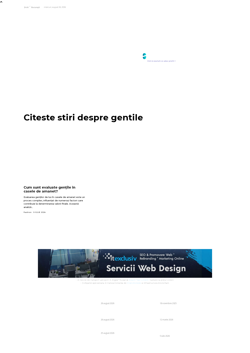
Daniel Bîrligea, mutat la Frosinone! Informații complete (102, 327)
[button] (222, 58)
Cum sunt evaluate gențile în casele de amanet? (49, 189)
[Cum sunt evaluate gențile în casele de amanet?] (55, 165)
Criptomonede (134, 283)
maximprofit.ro (132, 348)
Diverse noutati (90, 303)
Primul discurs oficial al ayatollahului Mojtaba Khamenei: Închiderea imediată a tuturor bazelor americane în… (164, 312)
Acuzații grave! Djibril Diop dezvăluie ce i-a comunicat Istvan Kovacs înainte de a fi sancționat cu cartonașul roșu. (106, 312)
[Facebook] (223, 7)
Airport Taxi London (138, 280)
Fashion (28, 212)
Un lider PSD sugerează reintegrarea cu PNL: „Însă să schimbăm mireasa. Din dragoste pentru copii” (164, 328)
